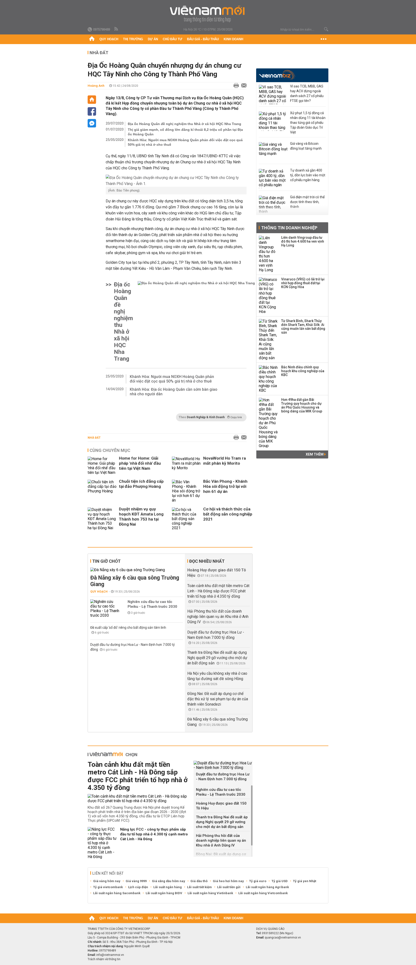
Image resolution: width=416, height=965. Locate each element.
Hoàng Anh (96, 85)
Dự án (153, 39)
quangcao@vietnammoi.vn (283, 937)
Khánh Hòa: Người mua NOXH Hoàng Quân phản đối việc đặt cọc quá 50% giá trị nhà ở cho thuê (185, 142)
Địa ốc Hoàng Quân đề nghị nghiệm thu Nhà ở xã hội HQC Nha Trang (184, 124)
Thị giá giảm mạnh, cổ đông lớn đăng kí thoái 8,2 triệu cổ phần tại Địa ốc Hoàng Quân (185, 132)
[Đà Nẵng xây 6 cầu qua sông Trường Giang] (136, 570)
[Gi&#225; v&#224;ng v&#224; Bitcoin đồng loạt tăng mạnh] (273, 151)
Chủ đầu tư (172, 39)
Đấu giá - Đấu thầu (203, 39)
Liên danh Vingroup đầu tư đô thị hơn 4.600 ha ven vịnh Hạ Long (302, 241)
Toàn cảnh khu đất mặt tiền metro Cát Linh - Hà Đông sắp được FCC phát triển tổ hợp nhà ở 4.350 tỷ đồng (218, 591)
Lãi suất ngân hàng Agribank (267, 887)
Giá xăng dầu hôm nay (168, 881)
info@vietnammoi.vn (110, 955)
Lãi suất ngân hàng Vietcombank (263, 893)
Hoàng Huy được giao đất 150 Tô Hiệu (221, 805)
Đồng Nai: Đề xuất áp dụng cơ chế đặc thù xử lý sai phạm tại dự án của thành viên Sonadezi (217, 699)
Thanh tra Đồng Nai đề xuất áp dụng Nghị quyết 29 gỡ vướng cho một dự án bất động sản (217, 657)
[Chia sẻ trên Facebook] (92, 111)
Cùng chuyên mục (110, 450)
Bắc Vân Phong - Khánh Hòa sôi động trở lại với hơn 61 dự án (225, 486)
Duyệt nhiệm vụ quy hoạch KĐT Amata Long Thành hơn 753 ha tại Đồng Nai (141, 517)
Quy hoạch (108, 39)
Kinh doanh (233, 39)
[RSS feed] (116, 29)
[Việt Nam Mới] (208, 14)
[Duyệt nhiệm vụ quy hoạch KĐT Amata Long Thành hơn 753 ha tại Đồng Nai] (102, 518)
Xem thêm (315, 454)
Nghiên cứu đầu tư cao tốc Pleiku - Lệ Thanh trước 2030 (152, 604)
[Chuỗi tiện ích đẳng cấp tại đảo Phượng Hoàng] (102, 491)
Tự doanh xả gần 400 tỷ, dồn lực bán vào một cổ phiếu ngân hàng (307, 175)
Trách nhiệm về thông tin (104, 959)
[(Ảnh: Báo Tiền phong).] (176, 181)
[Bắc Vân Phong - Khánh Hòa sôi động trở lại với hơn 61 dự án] (186, 491)
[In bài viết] (235, 85)
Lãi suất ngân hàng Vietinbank (210, 893)
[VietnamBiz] (277, 75)
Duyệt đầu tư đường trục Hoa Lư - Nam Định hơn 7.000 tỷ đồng (222, 776)
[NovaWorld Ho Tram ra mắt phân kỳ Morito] (186, 465)
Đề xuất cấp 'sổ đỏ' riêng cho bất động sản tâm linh (128, 627)
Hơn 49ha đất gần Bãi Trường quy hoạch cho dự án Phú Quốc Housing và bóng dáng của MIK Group (301, 405)
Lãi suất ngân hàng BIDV (164, 893)
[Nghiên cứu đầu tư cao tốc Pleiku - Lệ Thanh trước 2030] (104, 608)
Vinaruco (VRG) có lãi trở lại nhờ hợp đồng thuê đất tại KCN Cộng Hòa (303, 283)
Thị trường (133, 39)
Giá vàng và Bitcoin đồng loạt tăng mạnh (306, 146)
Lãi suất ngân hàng (167, 887)
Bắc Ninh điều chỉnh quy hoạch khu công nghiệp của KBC (302, 371)
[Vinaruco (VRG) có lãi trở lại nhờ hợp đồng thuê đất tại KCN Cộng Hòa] (268, 295)
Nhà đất (94, 437)
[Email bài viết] (243, 85)
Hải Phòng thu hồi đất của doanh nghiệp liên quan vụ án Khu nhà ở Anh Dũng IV (217, 616)
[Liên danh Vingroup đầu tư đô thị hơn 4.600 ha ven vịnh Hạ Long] (268, 254)
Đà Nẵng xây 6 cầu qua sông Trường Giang (134, 581)
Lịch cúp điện (138, 887)
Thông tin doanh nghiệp (289, 227)
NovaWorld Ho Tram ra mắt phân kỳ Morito (224, 461)
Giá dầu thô (199, 881)
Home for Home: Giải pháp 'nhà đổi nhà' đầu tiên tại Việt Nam (140, 463)
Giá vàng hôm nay (106, 881)
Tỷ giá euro (257, 881)
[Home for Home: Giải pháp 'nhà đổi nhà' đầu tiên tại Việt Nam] (102, 465)
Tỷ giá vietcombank (108, 887)
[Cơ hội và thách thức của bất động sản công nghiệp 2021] (186, 518)
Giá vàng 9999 (136, 881)
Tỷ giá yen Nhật (304, 881)
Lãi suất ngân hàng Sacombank (116, 893)
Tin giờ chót (106, 561)
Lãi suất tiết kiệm (199, 887)
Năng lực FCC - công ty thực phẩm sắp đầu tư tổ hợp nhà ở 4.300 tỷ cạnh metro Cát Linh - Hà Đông (154, 834)
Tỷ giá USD (280, 881)
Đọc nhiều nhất (207, 561)
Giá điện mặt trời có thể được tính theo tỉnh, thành (307, 202)
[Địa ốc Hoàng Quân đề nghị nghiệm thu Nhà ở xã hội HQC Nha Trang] (196, 321)
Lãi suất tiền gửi (228, 887)
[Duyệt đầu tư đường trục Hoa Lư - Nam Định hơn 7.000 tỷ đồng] (223, 765)
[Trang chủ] (92, 39)
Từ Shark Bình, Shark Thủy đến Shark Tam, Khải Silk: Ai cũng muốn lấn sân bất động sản (303, 326)
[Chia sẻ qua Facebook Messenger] (92, 123)
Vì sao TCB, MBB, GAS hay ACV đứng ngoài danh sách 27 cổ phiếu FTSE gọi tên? (307, 93)
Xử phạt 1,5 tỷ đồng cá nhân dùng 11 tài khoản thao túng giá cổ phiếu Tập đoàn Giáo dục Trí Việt (307, 122)
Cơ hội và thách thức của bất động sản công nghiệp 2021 (227, 514)
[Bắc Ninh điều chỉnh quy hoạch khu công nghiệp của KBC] (268, 379)
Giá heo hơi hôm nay (228, 881)
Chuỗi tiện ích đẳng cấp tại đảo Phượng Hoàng (141, 484)
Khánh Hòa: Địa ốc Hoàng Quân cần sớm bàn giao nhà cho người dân (173, 391)
